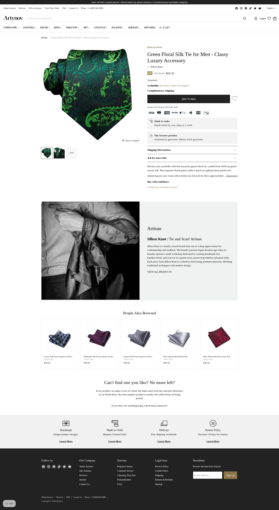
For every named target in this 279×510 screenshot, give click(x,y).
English (270, 8)
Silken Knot (157, 66)
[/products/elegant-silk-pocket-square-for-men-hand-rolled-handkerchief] (140, 338)
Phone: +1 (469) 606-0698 (92, 8)
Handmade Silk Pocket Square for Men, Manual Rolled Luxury (99, 357)
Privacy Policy (161, 466)
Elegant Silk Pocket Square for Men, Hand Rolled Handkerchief (138, 357)
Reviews (22, 8)
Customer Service (125, 471)
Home (44, 37)
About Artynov (10, 8)
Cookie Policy (161, 471)
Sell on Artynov (35, 8)
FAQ (64, 8)
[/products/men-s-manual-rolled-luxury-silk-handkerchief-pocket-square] (219, 338)
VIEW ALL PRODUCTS (159, 271)
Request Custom (124, 466)
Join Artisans (85, 471)
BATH (57, 27)
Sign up (230, 475)
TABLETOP (72, 27)
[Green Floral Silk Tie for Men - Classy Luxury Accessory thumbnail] (47, 153)
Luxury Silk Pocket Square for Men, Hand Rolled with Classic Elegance (58, 357)
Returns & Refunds (164, 479)
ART (86, 27)
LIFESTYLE (100, 27)
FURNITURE (10, 27)
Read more (232, 175)
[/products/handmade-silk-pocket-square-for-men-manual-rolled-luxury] (100, 338)
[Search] (244, 18)
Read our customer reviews (163, 187)
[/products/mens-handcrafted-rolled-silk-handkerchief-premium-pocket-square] (179, 338)
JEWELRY (133, 27)
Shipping (159, 475)
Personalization (124, 479)
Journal (82, 479)
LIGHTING (29, 27)
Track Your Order (52, 8)
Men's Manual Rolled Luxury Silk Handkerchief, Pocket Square (216, 357)
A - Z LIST (165, 27)
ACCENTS (117, 27)
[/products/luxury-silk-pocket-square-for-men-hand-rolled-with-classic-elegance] (60, 338)
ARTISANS (149, 27)
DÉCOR (44, 27)
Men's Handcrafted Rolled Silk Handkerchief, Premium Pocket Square (178, 357)
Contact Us (73, 8)
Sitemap (158, 484)
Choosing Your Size (126, 475)
